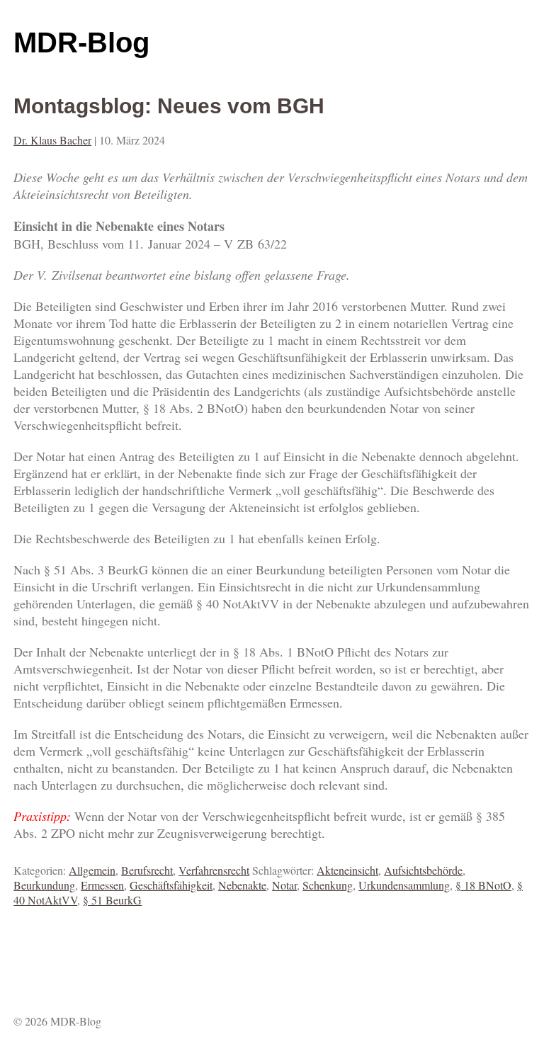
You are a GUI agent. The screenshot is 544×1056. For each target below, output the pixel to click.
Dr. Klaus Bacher (52, 139)
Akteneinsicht (347, 870)
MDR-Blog (81, 42)
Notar (284, 885)
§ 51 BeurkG (112, 899)
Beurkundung (44, 885)
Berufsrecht (147, 870)
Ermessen (102, 885)
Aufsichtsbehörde (423, 870)
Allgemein (92, 870)
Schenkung (327, 885)
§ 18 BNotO (483, 885)
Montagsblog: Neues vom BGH (168, 106)
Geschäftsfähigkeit (171, 885)
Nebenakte (242, 885)
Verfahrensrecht (213, 870)
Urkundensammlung (404, 885)
